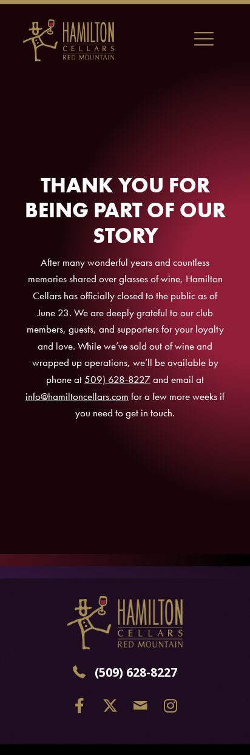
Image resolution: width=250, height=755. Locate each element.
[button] (79, 705)
